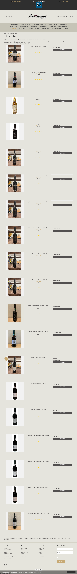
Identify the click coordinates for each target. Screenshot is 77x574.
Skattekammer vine (25, 24)
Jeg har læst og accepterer (63, 558)
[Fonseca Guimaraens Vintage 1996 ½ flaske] (15, 289)
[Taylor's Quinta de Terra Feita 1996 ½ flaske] (15, 523)
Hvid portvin (34, 26)
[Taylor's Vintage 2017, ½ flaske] (15, 82)
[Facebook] (5, 565)
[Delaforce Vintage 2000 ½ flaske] (15, 134)
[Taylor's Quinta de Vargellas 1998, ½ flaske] (15, 497)
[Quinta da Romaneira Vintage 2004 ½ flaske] (15, 237)
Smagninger (24, 30)
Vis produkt (62, 49)
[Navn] (65, 549)
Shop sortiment (14, 24)
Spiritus (37, 28)
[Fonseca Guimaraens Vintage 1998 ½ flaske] (15, 263)
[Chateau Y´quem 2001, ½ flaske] (15, 108)
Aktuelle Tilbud (53, 24)
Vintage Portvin (24, 26)
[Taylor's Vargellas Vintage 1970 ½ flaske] (15, 341)
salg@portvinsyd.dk (9, 560)
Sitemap (5, 562)
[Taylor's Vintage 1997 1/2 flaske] (15, 367)
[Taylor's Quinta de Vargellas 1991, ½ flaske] (15, 445)
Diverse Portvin (43, 26)
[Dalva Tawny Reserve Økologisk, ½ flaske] (15, 315)
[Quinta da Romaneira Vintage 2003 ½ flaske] (15, 211)
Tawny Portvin (63, 24)
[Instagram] (7, 565)
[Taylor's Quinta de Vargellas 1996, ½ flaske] (15, 471)
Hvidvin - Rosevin (22, 28)
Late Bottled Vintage (24, 552)
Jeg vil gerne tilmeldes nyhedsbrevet (66, 555)
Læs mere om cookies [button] (38, 572)
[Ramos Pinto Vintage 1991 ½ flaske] (15, 160)
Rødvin (31, 28)
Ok (71, 572)
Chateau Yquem (46, 28)
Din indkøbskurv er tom (62, 16)
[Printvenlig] (72, 33)
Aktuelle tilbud (51, 30)
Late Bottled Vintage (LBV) (39, 24)
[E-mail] (65, 552)
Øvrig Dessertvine (56, 28)
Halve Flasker (12, 28)
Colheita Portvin (13, 26)
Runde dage (53, 26)
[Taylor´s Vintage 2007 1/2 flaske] (15, 393)
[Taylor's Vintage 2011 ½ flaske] (15, 419)
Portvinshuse (33, 30)
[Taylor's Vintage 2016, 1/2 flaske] (15, 56)
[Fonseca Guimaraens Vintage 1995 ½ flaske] (15, 185)
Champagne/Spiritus (63, 26)
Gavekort (42, 30)
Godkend (60, 561)
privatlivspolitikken (62, 558)
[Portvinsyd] (38, 16)
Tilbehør (66, 28)
